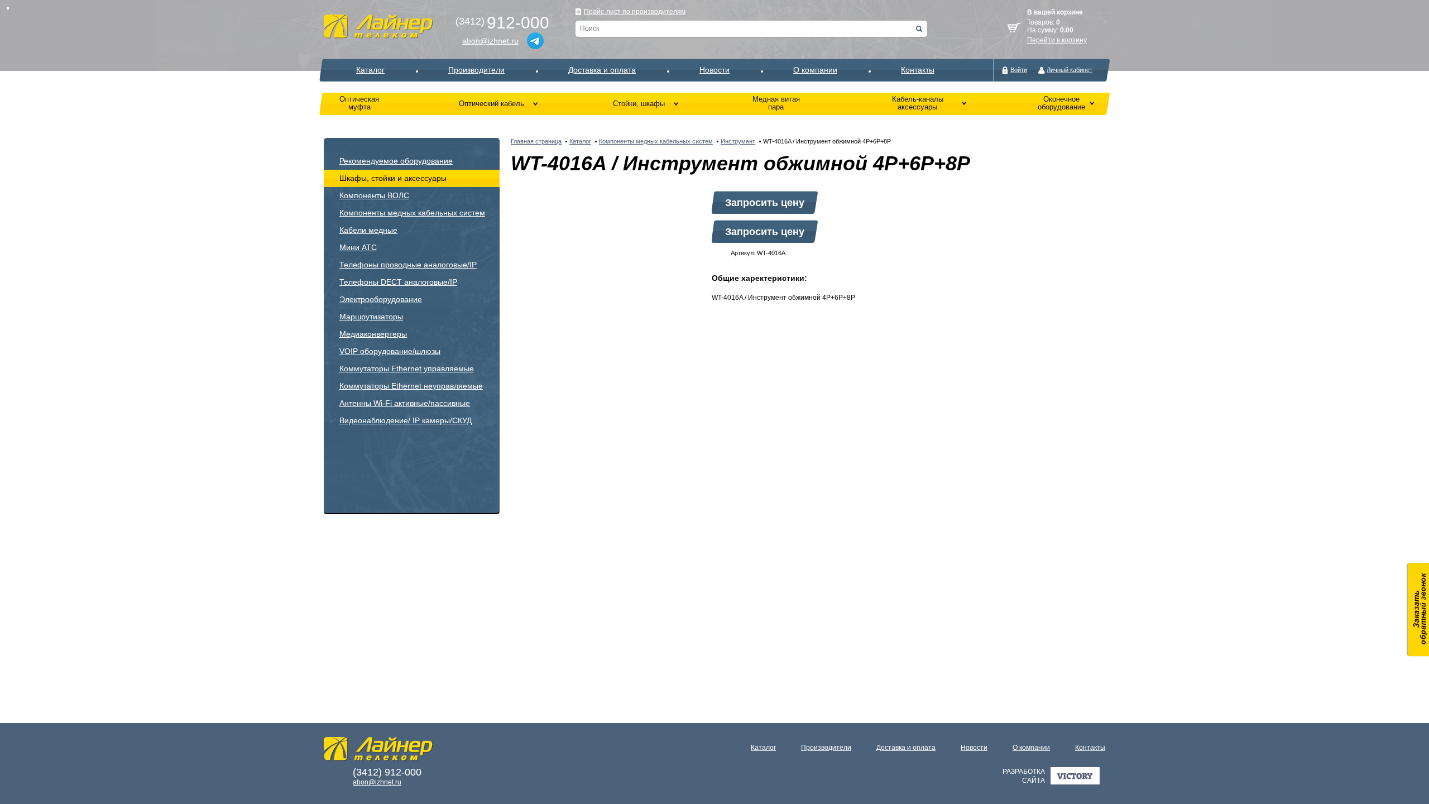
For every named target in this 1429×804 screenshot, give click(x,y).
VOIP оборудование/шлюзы (389, 351)
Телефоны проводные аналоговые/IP (408, 264)
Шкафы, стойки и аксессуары (393, 178)
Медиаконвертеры (373, 333)
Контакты (917, 69)
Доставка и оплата (602, 69)
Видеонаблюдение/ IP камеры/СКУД (405, 420)
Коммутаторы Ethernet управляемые (406, 368)
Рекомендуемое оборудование (396, 160)
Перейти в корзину (1057, 40)
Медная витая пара (776, 103)
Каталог (370, 69)
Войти (1018, 69)
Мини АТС (358, 247)
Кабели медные (368, 230)
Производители (476, 69)
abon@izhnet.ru (490, 40)
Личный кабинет (1069, 69)
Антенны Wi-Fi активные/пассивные (404, 403)
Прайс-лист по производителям (634, 12)
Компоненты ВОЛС (374, 195)
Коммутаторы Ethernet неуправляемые (411, 385)
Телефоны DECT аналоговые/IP (398, 281)
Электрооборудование (380, 299)
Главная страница (536, 141)
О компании (815, 69)
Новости (714, 69)
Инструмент (738, 141)
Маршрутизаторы (371, 316)
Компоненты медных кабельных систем (412, 212)
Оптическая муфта (359, 103)
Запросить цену (764, 202)
